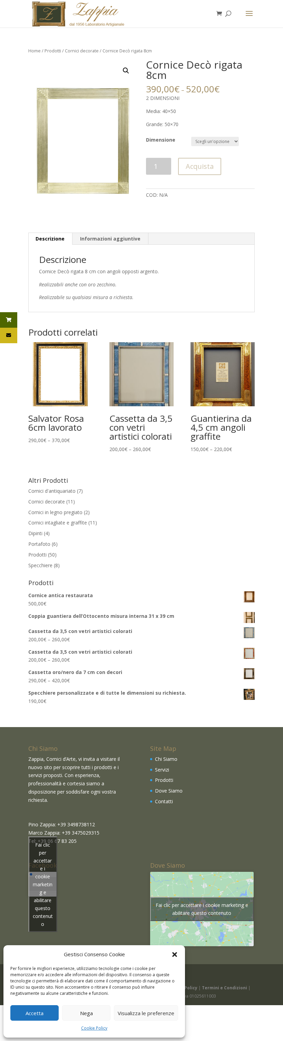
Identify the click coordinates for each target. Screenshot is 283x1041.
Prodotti (53, 51)
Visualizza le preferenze (146, 1013)
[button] (174, 954)
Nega (86, 1013)
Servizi (162, 769)
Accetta (34, 1013)
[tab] (50, 239)
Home (34, 51)
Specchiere (40, 565)
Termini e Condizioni (224, 988)
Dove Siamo (169, 790)
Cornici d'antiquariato (52, 491)
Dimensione (160, 139)
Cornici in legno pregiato (55, 512)
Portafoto (39, 544)
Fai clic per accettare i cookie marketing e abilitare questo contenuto (43, 884)
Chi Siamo (166, 759)
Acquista (200, 166)
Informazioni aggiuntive (110, 238)
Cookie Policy (94, 1028)
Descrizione (50, 238)
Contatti (164, 801)
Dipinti (35, 533)
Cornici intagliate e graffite (57, 522)
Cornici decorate (82, 51)
